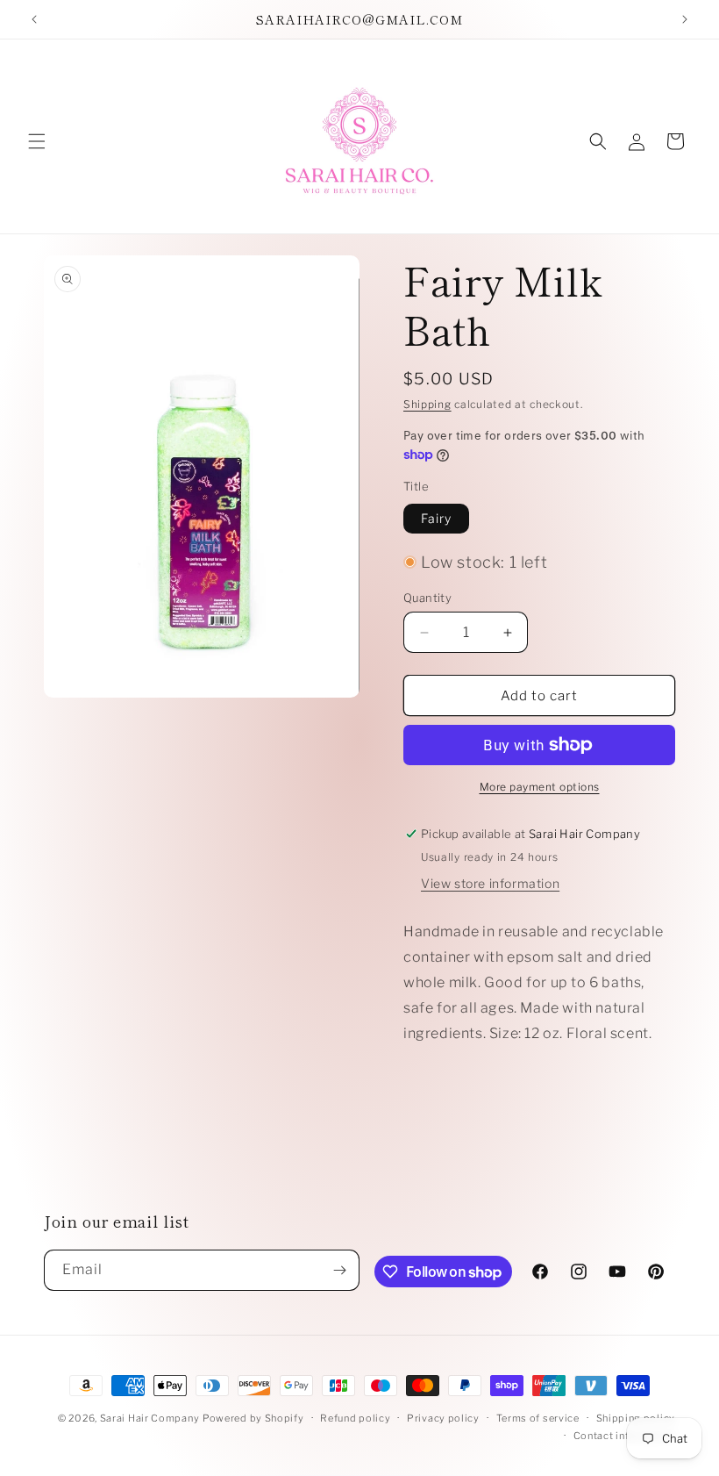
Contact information (624, 1435)
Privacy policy (443, 1418)
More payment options (540, 786)
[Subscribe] (339, 1270)
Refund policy (355, 1418)
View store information (490, 883)
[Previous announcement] (34, 19)
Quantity (427, 598)
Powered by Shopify (253, 1418)
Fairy (436, 518)
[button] (37, 141)
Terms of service (538, 1418)
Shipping (427, 404)
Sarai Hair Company (150, 1418)
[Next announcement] (685, 19)
